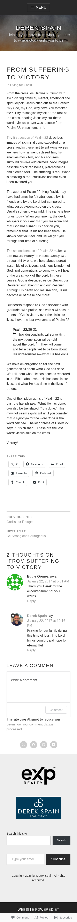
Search (61, 840)
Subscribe (58, 859)
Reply (31, 601)
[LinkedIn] (53, 744)
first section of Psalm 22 (30, 137)
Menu (41, 7)
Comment (56, 710)
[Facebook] (33, 744)
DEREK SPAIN (38, 27)
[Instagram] (43, 744)
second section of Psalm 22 (33, 251)
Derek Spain (37, 616)
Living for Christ (21, 85)
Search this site (17, 833)
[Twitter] (23, 744)
